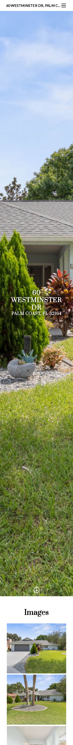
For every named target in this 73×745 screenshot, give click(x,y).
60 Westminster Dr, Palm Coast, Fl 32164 (33, 5)
